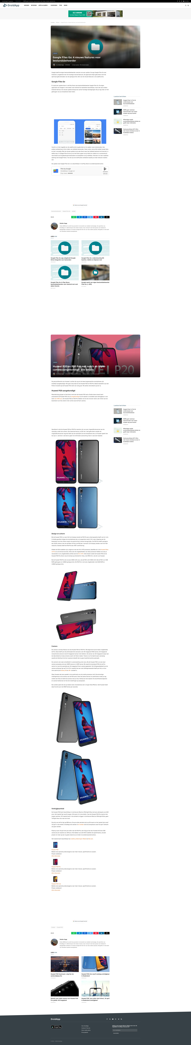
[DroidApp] (11, 5)
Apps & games (43, 5)
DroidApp (53, 22)
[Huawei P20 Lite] (55, 881)
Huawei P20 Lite (56, 884)
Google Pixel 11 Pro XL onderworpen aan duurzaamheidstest (129, 102)
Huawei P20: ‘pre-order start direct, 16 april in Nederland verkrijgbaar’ (95, 999)
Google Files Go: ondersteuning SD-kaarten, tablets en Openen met (92, 259)
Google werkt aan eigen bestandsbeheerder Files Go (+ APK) (95, 283)
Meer (65, 5)
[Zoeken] (188, 5)
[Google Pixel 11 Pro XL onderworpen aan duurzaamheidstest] (118, 102)
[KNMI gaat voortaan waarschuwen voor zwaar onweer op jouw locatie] (118, 112)
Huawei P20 (55, 849)
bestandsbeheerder (56, 211)
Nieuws (26, 5)
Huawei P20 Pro (56, 866)
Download (105, 171)
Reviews (34, 5)
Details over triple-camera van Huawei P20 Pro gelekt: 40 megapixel (64, 999)
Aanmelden (116, 1033)
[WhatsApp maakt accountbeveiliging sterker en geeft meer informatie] (118, 121)
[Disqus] (80, 312)
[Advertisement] (80, 106)
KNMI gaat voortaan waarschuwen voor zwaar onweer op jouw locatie (130, 111)
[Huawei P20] (55, 847)
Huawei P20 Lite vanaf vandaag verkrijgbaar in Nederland (95, 975)
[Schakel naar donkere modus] (186, 5)
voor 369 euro (58, 398)
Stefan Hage (61, 64)
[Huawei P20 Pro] (55, 864)
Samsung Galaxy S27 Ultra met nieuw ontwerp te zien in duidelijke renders (131, 130)
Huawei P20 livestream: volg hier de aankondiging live (62, 975)
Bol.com (90, 839)
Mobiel (84, 839)
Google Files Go (66, 211)
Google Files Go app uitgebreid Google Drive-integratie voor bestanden (63, 259)
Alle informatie (56, 856)
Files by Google (66, 169)
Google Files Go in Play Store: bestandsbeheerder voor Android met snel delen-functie (64, 284)
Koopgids (54, 5)
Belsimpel (79, 839)
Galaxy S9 (64, 670)
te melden (81, 824)
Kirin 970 (80, 553)
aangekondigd (75, 396)
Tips (60, 5)
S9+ (70, 670)
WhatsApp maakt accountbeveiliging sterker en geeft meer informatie (40, 1)
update (73, 211)
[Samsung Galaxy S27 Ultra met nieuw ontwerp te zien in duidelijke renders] (118, 131)
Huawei (53, 927)
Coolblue (73, 839)
